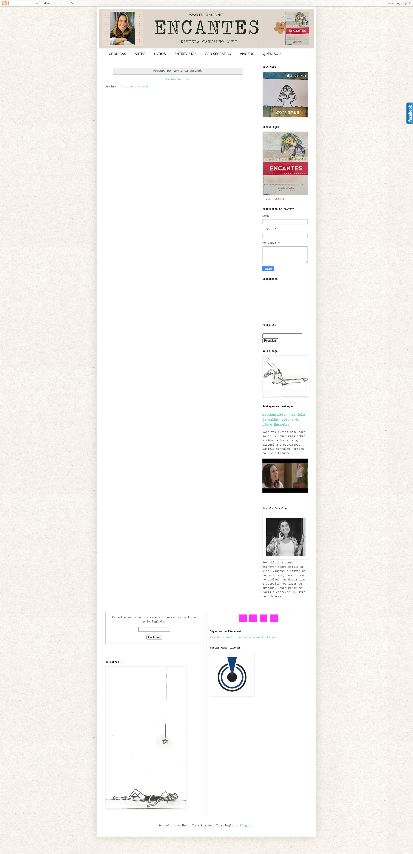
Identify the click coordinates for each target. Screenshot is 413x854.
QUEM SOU (272, 54)
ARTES (140, 54)
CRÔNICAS (117, 54)
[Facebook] (243, 621)
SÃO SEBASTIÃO (218, 54)
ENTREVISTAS (185, 54)
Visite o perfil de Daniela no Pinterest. (244, 637)
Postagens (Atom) (134, 86)
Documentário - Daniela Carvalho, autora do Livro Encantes (283, 419)
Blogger (246, 825)
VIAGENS (247, 54)
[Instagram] (274, 621)
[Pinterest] (263, 621)
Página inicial (177, 79)
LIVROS (160, 54)
